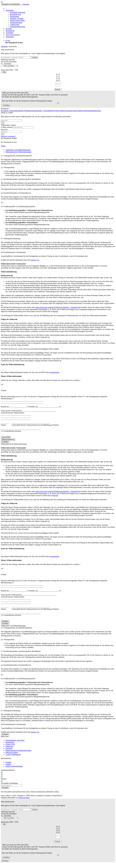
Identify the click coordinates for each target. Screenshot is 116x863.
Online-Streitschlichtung (14, 766)
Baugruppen (14, 16)
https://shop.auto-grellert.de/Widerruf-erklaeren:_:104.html (56, 307)
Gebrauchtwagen (16, 22)
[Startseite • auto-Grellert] (2, 2)
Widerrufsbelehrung (8, 439)
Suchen (34, 57)
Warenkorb (9, 37)
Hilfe (4, 72)
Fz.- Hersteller (6, 64)
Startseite (25, 4)
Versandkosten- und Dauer (14, 740)
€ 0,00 (7, 41)
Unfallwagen (14, 25)
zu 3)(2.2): (58, 79)
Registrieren (9, 31)
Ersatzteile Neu (15, 14)
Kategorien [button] (9, 10)
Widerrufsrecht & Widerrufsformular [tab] (18, 152)
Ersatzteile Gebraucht (17, 12)
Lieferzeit (8, 748)
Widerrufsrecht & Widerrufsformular (18, 750)
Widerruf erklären (11, 752)
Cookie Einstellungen (13, 754)
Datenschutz (9, 742)
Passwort (4, 129)
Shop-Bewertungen (12, 35)
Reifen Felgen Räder (17, 20)
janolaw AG (35, 260)
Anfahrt (8, 764)
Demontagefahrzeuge (17, 27)
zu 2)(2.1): (58, 75)
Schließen (6, 105)
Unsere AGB (6, 437)
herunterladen (54, 372)
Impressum (9, 746)
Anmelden (9, 33)
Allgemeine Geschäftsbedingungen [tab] (17, 150)
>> (3, 123)
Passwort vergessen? (8, 136)
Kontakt (8, 29)
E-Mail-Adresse (6, 127)
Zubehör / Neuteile (16, 18)
